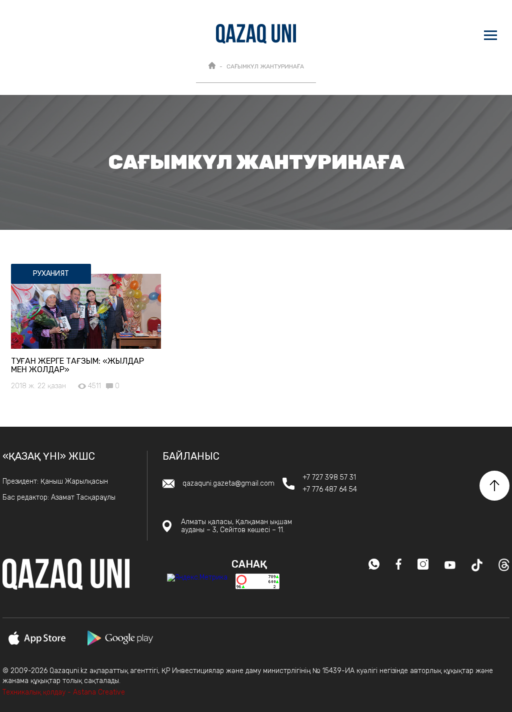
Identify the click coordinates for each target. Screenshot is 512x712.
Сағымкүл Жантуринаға (265, 66)
